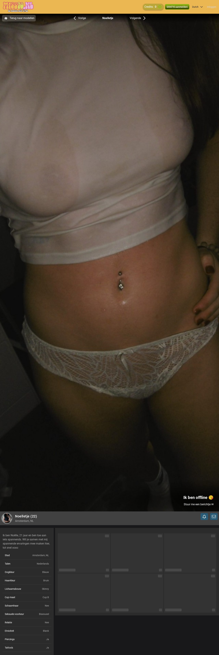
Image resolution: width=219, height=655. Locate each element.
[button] (197, 7)
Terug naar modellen (22, 18)
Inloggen (211, 6)
